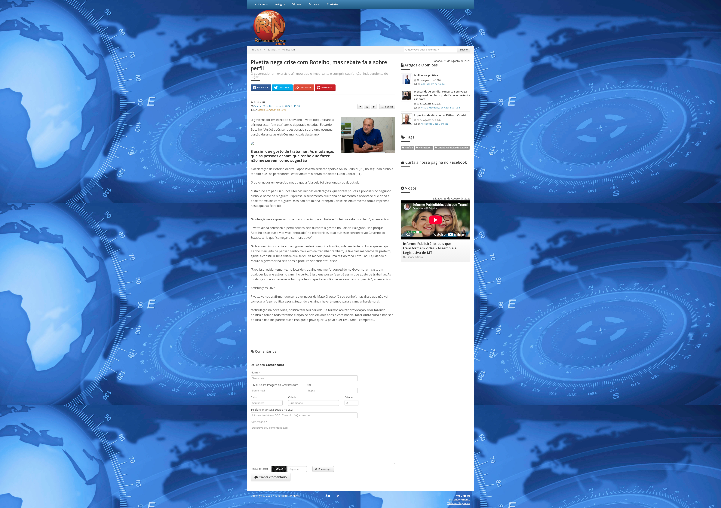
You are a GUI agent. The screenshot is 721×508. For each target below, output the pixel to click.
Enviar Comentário (272, 477)
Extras (313, 4)
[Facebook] (326, 495)
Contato (332, 4)
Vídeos (296, 4)
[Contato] (329, 495)
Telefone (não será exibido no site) (272, 409)
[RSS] (338, 495)
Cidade (292, 397)
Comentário (259, 422)
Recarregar (324, 468)
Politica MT (288, 49)
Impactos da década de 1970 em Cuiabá (440, 115)
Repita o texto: (261, 468)
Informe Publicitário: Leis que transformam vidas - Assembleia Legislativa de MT (430, 248)
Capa (257, 49)
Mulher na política (426, 75)
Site (309, 385)
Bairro (254, 397)
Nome (256, 372)
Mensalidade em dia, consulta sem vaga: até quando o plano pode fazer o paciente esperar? (442, 95)
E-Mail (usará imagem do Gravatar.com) (275, 385)
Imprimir (388, 106)
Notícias (260, 4)
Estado (349, 397)
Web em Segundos (458, 503)
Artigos (280, 4)
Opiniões (421, 65)
